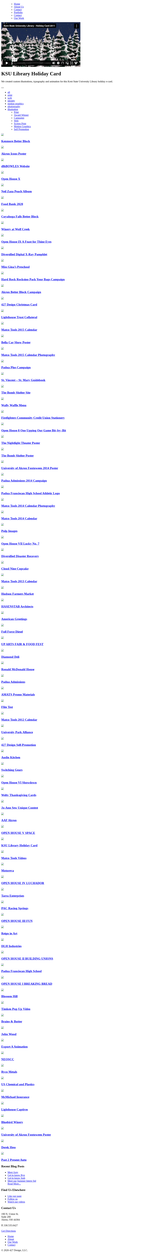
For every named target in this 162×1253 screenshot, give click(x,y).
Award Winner (21, 115)
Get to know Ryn (16, 1175)
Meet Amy (13, 1172)
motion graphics (16, 103)
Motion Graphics (22, 126)
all (9, 92)
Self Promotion (21, 129)
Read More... (14, 1183)
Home (17, 4)
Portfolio (18, 12)
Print (16, 112)
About (11, 1239)
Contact (18, 9)
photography (14, 106)
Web (16, 120)
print (10, 95)
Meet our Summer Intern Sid (22, 1181)
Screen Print (20, 123)
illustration (13, 109)
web (10, 98)
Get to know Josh (16, 1178)
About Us (19, 6)
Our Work (19, 18)
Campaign (19, 118)
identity (11, 100)
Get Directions (8, 1231)
